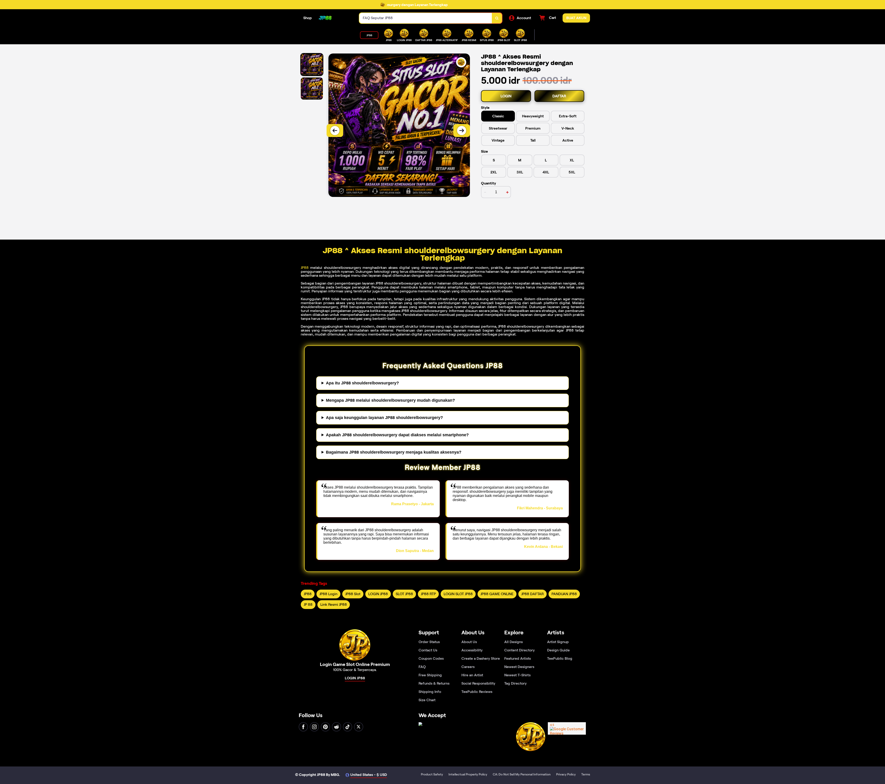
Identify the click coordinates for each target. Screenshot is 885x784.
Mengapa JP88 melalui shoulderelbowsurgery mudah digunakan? (390, 400)
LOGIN (506, 96)
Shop (307, 18)
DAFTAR (559, 96)
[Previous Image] (335, 130)
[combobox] (425, 18)
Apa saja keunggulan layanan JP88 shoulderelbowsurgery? (384, 417)
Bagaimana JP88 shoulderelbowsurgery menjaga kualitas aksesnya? (393, 452)
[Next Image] (461, 130)
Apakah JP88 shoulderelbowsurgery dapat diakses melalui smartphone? (397, 435)
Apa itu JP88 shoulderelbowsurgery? (362, 383)
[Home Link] (325, 18)
